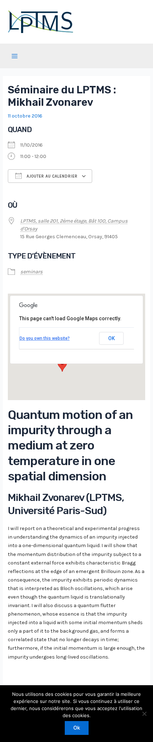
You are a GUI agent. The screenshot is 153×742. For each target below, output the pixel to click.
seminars (31, 272)
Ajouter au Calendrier (51, 176)
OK (111, 338)
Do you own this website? (45, 338)
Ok (76, 728)
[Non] (144, 713)
